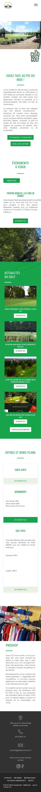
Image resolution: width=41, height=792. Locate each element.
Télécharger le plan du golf (20, 137)
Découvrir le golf (20, 43)
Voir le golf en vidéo (20, 144)
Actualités (8, 778)
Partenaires (18, 778)
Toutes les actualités (20, 429)
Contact (31, 780)
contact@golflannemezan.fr (20, 750)
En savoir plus (20, 221)
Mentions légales (30, 778)
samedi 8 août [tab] (11, 180)
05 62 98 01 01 (20, 737)
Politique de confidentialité (16, 780)
